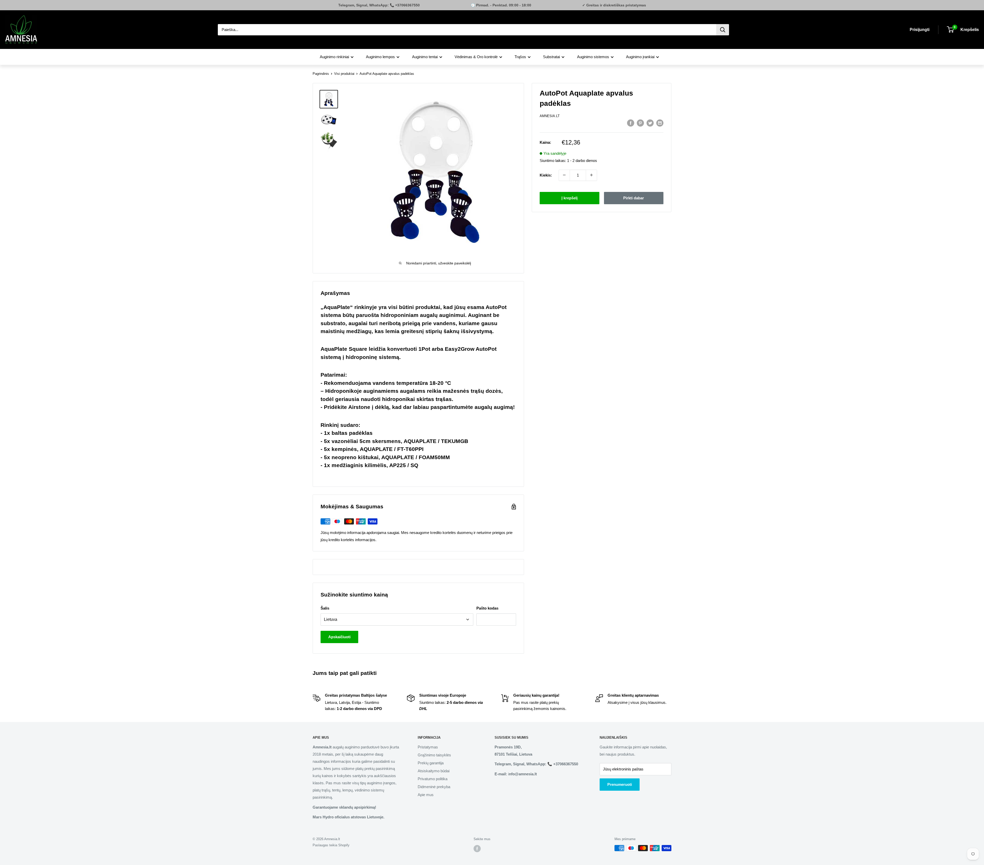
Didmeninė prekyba (434, 787)
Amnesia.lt (550, 116)
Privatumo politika (432, 779)
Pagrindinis (321, 74)
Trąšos (520, 57)
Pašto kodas (487, 608)
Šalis (325, 608)
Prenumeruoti (619, 784)
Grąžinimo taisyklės (434, 755)
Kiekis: (546, 175)
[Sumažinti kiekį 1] (564, 175)
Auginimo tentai (425, 57)
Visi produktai (344, 74)
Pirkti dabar (633, 197)
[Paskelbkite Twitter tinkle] (650, 123)
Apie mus (426, 794)
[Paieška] (722, 29)
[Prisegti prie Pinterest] (640, 123)
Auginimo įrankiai (640, 57)
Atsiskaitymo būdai (433, 771)
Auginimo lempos (380, 57)
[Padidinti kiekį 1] (591, 175)
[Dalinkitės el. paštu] (659, 123)
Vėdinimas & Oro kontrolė (476, 57)
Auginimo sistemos (593, 57)
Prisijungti (919, 29)
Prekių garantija (431, 763)
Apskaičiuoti (339, 637)
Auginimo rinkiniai (334, 57)
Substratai (551, 57)
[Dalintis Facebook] (630, 123)
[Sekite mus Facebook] (477, 848)
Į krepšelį (569, 197)
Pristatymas (428, 747)
